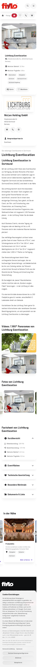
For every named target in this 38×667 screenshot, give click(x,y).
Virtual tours (27, 44)
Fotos (22, 40)
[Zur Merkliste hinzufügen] (20, 15)
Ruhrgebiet (9, 15)
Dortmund (11, 78)
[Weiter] (34, 401)
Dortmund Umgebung (14, 82)
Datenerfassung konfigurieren (18, 653)
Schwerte (20, 566)
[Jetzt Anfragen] (14, 15)
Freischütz (9, 558)
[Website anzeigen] (19, 129)
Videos (12, 44)
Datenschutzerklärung (9, 649)
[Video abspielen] (19, 343)
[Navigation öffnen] (33, 5)
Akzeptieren (18, 662)
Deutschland (12, 75)
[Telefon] (26, 15)
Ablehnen (18, 658)
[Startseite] (3, 15)
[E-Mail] (32, 15)
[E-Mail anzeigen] (7, 129)
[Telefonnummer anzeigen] (13, 129)
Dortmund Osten (22, 78)
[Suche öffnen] (27, 5)
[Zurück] (4, 401)
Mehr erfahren (24, 574)
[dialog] (18, 629)
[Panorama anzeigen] (19, 363)
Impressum (19, 649)
